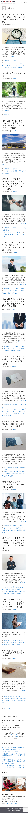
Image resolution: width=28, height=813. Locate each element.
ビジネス (6, 348)
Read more (12, 56)
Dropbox (16, 736)
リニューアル (19, 232)
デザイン (12, 232)
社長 (8, 593)
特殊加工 (15, 526)
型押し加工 (19, 698)
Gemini (4, 65)
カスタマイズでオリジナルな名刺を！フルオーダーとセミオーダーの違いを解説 (13, 360)
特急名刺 (7, 173)
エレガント (13, 642)
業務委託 (7, 350)
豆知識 (14, 61)
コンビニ (6, 171)
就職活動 (14, 293)
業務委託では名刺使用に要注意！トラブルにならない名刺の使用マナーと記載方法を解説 (13, 303)
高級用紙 (10, 476)
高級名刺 (19, 350)
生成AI (15, 67)
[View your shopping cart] (18, 2)
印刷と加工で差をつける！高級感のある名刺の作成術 (13, 653)
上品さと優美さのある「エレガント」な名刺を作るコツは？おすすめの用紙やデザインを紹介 (13, 603)
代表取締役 (11, 591)
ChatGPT (16, 63)
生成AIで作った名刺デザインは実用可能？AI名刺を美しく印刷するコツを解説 (13, 18)
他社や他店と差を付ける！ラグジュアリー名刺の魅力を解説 (13, 484)
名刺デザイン (7, 61)
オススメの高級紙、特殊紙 (11, 467)
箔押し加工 (14, 700)
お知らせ (6, 114)
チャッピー (16, 65)
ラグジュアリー (20, 528)
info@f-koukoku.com (14, 735)
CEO (5, 591)
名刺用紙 (19, 530)
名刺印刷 (15, 169)
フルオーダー (9, 413)
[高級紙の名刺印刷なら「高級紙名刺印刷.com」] (8, 2)
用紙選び (21, 473)
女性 (13, 644)
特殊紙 (7, 700)
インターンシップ (9, 291)
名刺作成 (19, 234)
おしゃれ (9, 65)
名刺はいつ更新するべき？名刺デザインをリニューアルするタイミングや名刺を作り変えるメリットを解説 (13, 184)
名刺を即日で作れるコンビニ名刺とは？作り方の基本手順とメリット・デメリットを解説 (13, 124)
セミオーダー (17, 409)
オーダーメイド (8, 409)
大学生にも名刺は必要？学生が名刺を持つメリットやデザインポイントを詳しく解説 (13, 246)
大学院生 (22, 291)
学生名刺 (4, 293)
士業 (9, 644)
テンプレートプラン (12, 411)
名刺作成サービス (17, 228)
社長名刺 (13, 593)
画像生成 (20, 67)
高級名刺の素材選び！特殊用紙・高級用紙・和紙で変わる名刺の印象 (13, 424)
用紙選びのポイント (10, 589)
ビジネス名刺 (20, 642)
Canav (6, 63)
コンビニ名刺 (13, 171)
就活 (9, 293)
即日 (20, 171)
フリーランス (13, 348)
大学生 (17, 291)
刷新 (6, 234)
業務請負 (13, 350)
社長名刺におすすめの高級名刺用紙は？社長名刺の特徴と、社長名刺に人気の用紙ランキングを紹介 (13, 543)
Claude (22, 63)
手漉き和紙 (15, 473)
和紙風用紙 (8, 473)
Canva (11, 63)
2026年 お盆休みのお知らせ (14, 74)
